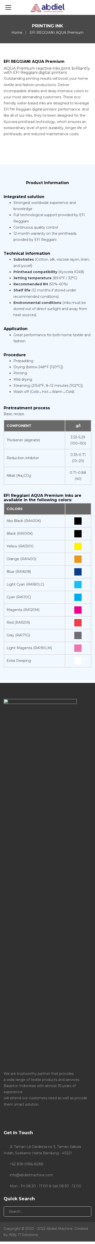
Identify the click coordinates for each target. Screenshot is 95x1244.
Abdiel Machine (60, 1228)
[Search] (83, 1211)
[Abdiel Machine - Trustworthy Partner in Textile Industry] (47, 7)
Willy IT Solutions (23, 1235)
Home (16, 32)
